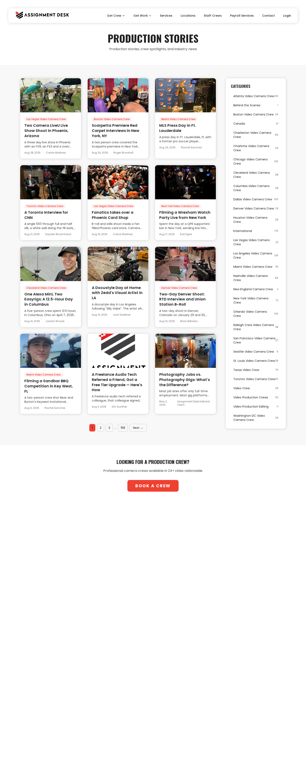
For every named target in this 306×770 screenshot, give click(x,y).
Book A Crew (153, 486)
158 (123, 428)
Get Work (140, 16)
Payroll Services (242, 16)
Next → (138, 428)
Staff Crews (213, 16)
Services (166, 16)
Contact (268, 16)
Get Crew (114, 16)
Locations (188, 16)
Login (287, 16)
